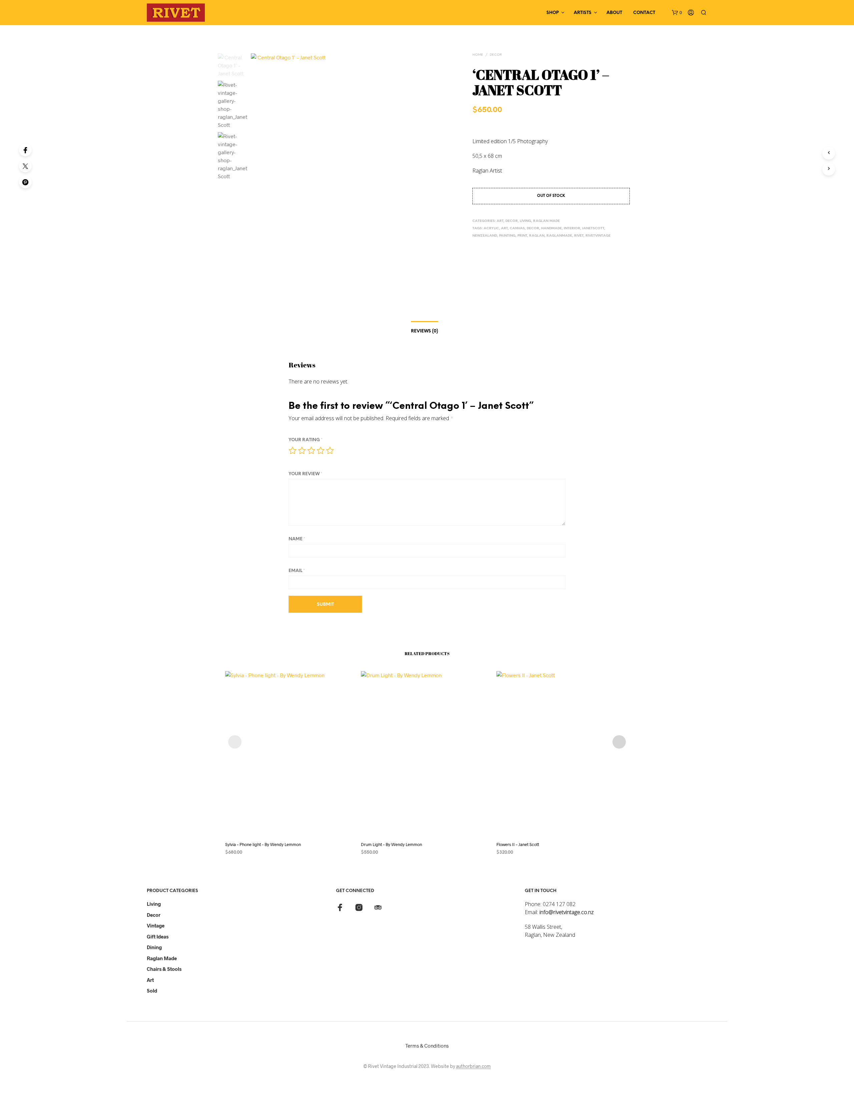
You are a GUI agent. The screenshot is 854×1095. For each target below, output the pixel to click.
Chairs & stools (164, 969)
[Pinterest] (25, 182)
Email (297, 571)
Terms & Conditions (427, 1046)
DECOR (496, 55)
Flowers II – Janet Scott (517, 844)
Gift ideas (157, 936)
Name (297, 539)
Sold (152, 991)
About (614, 13)
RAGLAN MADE (546, 221)
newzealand (484, 236)
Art (504, 228)
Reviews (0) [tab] (424, 331)
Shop (552, 13)
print (522, 236)
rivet (578, 236)
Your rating (306, 440)
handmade (551, 228)
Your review (305, 474)
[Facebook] (25, 150)
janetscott (593, 228)
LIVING (525, 221)
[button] (677, 12)
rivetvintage (597, 236)
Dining (154, 947)
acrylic (491, 228)
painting (507, 236)
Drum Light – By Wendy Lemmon (391, 844)
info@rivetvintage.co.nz (566, 912)
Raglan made (162, 958)
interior (572, 228)
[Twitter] (25, 166)
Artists (582, 13)
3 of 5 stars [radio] (311, 451)
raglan (536, 236)
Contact (644, 13)
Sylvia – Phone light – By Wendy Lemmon (263, 844)
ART (500, 221)
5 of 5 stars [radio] (330, 451)
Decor (153, 915)
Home (477, 55)
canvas (517, 228)
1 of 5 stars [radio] (293, 451)
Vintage (155, 925)
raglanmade (559, 236)
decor (533, 228)
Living (154, 904)
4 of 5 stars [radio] (321, 451)
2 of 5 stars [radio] (302, 451)
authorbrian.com (473, 1066)
